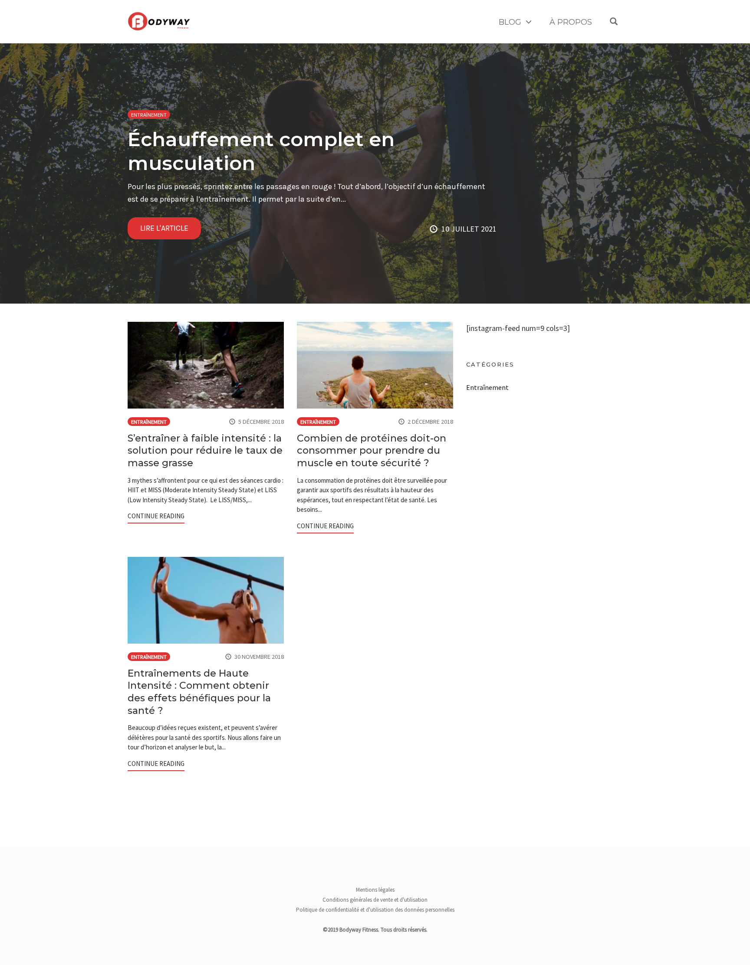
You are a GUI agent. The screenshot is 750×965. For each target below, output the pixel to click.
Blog (510, 22)
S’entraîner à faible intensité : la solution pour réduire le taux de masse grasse (205, 450)
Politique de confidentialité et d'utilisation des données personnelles (375, 909)
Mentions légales (375, 889)
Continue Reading (156, 516)
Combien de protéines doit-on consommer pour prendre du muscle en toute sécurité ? (371, 450)
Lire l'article (164, 228)
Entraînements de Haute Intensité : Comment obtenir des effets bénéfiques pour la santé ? (199, 691)
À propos (570, 22)
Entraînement (149, 114)
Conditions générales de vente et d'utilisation (375, 899)
